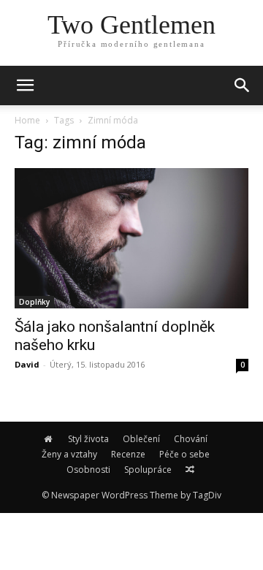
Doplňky (34, 302)
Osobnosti (88, 469)
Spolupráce (148, 469)
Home (27, 120)
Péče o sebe (184, 454)
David (27, 364)
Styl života (88, 439)
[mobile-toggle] (24, 85)
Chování (190, 439)
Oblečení (141, 439)
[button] (242, 85)
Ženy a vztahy (69, 454)
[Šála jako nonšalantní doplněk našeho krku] (131, 238)
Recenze (128, 454)
